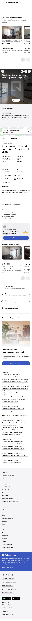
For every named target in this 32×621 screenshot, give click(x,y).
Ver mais (6, 198)
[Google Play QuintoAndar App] (6, 598)
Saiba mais (16, 237)
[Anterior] (23, 60)
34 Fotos (17, 100)
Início (3, 138)
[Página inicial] (11, 3)
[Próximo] (28, 60)
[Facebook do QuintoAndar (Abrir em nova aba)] (3, 575)
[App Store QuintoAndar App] (16, 598)
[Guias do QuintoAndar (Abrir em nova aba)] (9, 575)
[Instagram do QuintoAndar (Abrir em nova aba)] (6, 575)
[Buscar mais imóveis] (2, 71)
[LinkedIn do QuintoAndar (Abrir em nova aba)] (12, 575)
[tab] (6, 204)
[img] (12, 32)
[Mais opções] (29, 71)
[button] (16, 287)
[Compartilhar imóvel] (22, 71)
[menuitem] (4, 139)
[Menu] (2, 2)
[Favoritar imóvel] (25, 71)
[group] (12, 40)
